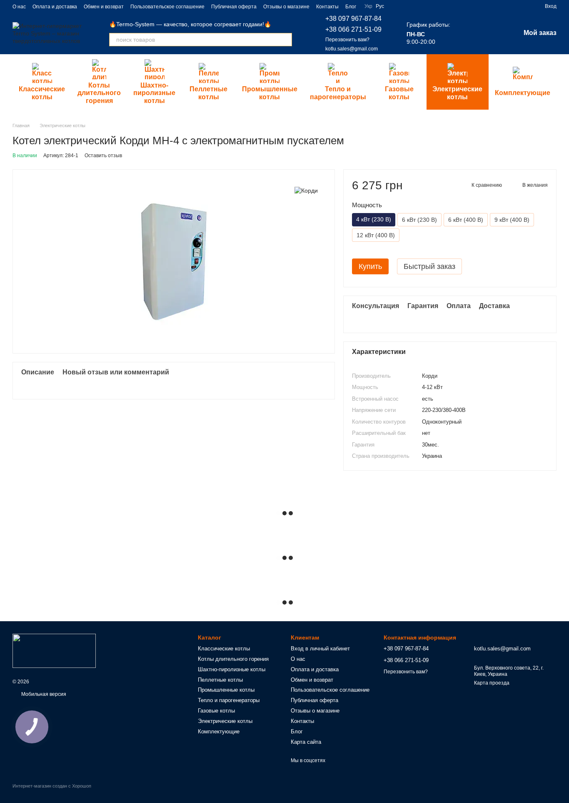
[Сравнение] (470, 33)
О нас (19, 7)
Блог (350, 7)
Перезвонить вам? (347, 40)
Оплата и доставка (54, 7)
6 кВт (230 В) (419, 219)
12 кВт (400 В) (376, 235)
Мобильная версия (43, 694)
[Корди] (306, 190)
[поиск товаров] (285, 39)
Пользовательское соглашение (167, 7)
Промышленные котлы (269, 92)
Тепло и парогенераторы (338, 92)
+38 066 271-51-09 (353, 29)
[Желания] (492, 33)
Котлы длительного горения (99, 93)
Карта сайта (306, 742)
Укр (368, 6)
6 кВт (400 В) (465, 219)
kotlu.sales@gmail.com (351, 49)
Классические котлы (42, 92)
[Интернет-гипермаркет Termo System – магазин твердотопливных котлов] (54, 650)
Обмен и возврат (104, 7)
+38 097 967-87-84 (353, 18)
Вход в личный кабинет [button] (320, 648)
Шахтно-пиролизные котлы (154, 93)
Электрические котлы (457, 92)
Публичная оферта (234, 7)
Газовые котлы (399, 92)
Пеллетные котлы (208, 92)
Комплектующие (522, 92)
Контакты (327, 7)
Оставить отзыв (103, 155)
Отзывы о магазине (286, 7)
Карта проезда (491, 683)
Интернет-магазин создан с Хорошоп (51, 785)
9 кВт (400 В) (511, 219)
